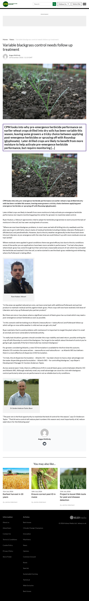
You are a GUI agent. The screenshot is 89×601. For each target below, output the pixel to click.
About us (6, 522)
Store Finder (7, 557)
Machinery (27, 539)
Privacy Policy (8, 551)
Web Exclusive (28, 585)
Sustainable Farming (30, 574)
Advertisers (7, 528)
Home (5, 39)
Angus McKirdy (14, 55)
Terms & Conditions (10, 539)
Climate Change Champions (33, 528)
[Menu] (84, 4)
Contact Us (7, 534)
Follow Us (63, 4)
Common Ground (29, 557)
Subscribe (76, 4)
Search (54, 4)
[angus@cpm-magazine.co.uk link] (44, 443)
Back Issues (27, 522)
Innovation (27, 534)
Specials (26, 568)
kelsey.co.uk (82, 523)
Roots (25, 562)
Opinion (26, 551)
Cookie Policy (8, 545)
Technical (26, 580)
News (12, 39)
